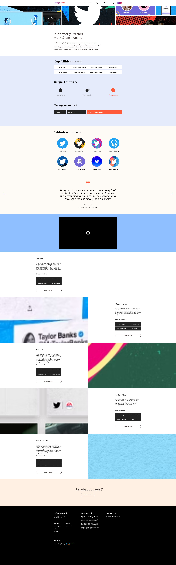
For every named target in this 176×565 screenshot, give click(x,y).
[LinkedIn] (64, 544)
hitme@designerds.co (111, 517)
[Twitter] (61, 544)
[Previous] (4, 193)
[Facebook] (58, 544)
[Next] (172, 193)
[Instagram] (55, 544)
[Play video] (88, 233)
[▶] (119, 3)
